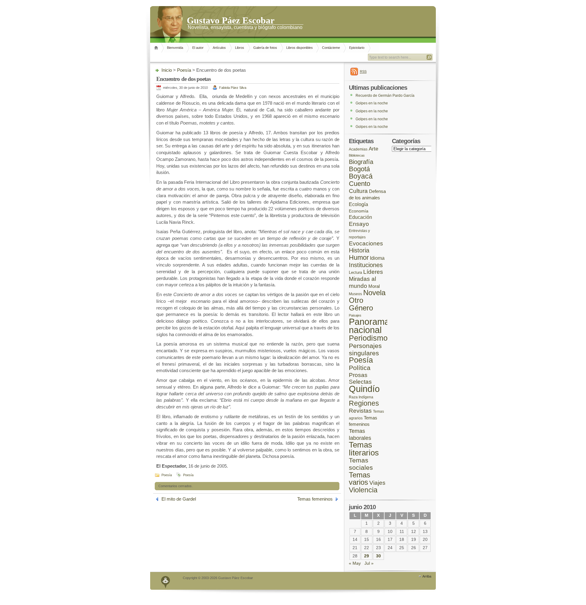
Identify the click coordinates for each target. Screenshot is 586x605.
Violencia (363, 490)
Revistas (360, 411)
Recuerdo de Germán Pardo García (385, 95)
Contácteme (331, 47)
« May (355, 563)
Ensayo (359, 224)
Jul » (369, 563)
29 (366, 556)
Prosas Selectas (360, 378)
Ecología (358, 204)
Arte (373, 149)
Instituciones (366, 265)
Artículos (219, 47)
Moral (374, 286)
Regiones (364, 403)
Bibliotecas (357, 155)
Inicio (157, 48)
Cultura (358, 191)
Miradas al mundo (362, 282)
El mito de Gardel (178, 499)
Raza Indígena (361, 397)
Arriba (426, 576)
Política (360, 367)
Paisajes (355, 315)
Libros (239, 47)
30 (378, 556)
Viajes (377, 483)
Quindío (364, 389)
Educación (360, 217)
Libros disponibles (299, 47)
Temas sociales (361, 464)
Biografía (361, 161)
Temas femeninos (315, 499)
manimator (166, 580)
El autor (198, 47)
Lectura (355, 272)
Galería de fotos (265, 47)
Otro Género (361, 304)
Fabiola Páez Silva (232, 87)
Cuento (359, 183)
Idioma (377, 258)
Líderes (373, 272)
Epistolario (356, 47)
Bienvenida (175, 47)
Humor (359, 257)
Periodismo (368, 338)
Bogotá (359, 169)
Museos (355, 294)
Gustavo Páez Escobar (230, 19)
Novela (374, 292)
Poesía (184, 70)
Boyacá (361, 176)
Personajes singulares (365, 349)
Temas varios (359, 479)
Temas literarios (364, 448)
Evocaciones (366, 243)
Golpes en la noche (372, 103)
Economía (358, 211)
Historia (359, 250)
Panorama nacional (369, 326)
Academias (358, 149)
